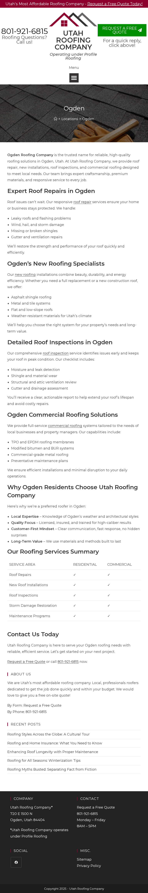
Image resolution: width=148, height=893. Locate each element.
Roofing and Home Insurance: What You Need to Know (54, 743)
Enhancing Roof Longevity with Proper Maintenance (52, 752)
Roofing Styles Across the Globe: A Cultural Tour (48, 734)
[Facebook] (16, 862)
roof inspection (56, 353)
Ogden (88, 119)
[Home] (55, 119)
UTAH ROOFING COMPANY (73, 40)
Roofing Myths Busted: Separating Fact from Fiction (52, 769)
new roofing (25, 275)
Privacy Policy (89, 866)
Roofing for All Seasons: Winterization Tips (44, 760)
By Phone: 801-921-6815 (27, 712)
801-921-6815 (24, 31)
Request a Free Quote (26, 662)
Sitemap (84, 859)
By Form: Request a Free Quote (34, 705)
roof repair (82, 202)
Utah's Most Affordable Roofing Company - (74, 4)
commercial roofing (65, 426)
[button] (74, 77)
